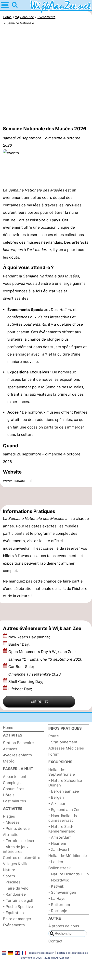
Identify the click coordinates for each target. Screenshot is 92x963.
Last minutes (14, 801)
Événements (14, 925)
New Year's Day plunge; (29, 637)
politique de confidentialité (72, 952)
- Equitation (13, 912)
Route (53, 736)
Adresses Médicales (66, 748)
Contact (55, 941)
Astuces (10, 749)
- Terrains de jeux (18, 840)
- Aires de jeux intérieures (15, 849)
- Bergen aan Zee (63, 791)
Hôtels (8, 795)
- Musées (11, 822)
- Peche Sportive (18, 906)
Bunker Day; (19, 644)
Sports (9, 876)
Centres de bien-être (21, 857)
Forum (53, 754)
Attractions (13, 834)
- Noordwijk (58, 880)
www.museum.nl (17, 480)
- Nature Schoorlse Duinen (65, 782)
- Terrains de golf (18, 900)
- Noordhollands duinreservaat (62, 818)
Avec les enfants (17, 755)
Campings (12, 782)
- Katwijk (56, 886)
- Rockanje (57, 910)
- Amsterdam (59, 837)
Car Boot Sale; (34, 670)
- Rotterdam (59, 904)
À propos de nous (63, 926)
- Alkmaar (57, 803)
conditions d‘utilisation (41, 952)
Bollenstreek (59, 868)
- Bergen (56, 797)
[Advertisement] (46, 75)
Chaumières (13, 788)
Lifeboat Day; (20, 689)
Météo (8, 761)
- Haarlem (57, 843)
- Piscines (11, 882)
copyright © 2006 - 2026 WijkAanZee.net (45, 957)
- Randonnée (14, 894)
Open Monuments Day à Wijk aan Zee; (45, 655)
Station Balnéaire (18, 742)
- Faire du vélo (15, 888)
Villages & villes (16, 863)
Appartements (15, 776)
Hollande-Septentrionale (61, 772)
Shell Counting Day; (26, 681)
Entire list (39, 701)
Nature (9, 870)
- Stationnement (63, 742)
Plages (9, 816)
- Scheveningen (62, 892)
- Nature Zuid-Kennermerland (61, 828)
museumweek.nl (17, 548)
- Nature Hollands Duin (68, 874)
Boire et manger (17, 918)
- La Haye (57, 898)
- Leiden (55, 861)
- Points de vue (16, 828)
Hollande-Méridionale (67, 855)
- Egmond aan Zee (64, 809)
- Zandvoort (58, 849)
